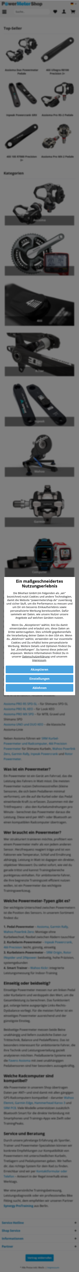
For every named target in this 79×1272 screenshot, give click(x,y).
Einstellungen (39, 679)
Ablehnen (40, 688)
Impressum (39, 660)
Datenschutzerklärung (36, 656)
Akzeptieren (39, 669)
